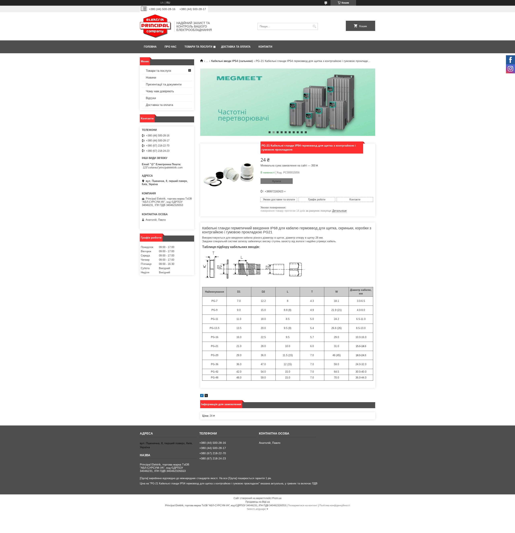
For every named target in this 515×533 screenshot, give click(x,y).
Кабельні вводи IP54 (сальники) (232, 61)
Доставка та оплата (235, 46)
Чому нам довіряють (160, 91)
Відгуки (151, 98)
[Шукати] (314, 26)
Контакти (265, 46)
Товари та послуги (198, 46)
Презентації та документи (163, 84)
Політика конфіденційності (334, 505)
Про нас (170, 46)
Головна (150, 46)
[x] (206, 396)
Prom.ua (276, 498)
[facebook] (202, 396)
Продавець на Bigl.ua (257, 501)
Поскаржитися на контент (302, 505)
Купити (276, 181)
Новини (151, 77)
